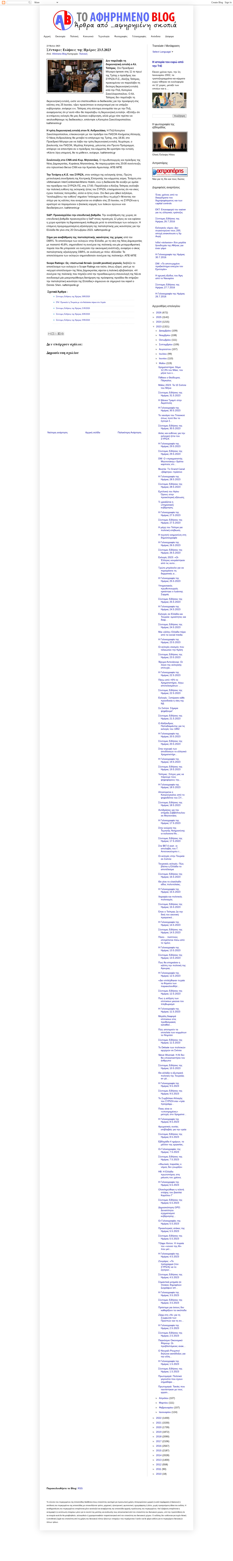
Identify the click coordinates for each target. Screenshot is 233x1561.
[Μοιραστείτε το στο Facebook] (59, 333)
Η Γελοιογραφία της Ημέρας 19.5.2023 (169, 760)
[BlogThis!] (52, 333)
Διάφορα (169, 36)
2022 (159, 1418)
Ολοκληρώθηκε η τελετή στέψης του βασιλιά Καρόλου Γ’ (171, 1192)
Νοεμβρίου (165, 335)
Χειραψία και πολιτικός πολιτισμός (170, 898)
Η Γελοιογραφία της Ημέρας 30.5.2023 (169, 409)
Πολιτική (74, 36)
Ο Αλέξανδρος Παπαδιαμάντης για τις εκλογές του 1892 (171, 726)
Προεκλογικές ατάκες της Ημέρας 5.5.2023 (171, 1229)
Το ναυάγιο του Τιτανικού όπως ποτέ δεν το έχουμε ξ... (171, 418)
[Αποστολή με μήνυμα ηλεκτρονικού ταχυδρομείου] (49, 333)
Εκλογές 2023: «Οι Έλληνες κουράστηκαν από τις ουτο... (171, 560)
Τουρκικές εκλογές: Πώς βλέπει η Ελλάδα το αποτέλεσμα (171, 866)
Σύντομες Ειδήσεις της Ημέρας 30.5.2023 (170, 427)
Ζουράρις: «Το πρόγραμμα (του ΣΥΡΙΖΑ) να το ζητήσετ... (168, 1265)
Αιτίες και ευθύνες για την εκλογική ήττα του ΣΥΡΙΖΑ (171, 436)
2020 (159, 1427)
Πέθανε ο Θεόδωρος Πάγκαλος (169, 379)
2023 (159, 326)
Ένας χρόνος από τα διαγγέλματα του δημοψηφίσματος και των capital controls (168, 199)
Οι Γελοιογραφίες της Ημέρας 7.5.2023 (169, 1150)
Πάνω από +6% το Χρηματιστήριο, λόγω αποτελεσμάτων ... (171, 682)
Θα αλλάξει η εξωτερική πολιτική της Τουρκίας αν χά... (171, 1075)
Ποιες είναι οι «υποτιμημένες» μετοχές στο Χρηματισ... (172, 1111)
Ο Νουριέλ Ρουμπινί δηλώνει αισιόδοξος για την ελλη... (171, 1353)
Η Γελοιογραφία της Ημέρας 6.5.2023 (168, 1183)
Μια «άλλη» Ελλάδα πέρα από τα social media (172, 633)
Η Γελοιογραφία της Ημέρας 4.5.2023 (168, 1255)
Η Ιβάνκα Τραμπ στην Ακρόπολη (170, 401)
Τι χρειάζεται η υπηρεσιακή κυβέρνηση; (166, 504)
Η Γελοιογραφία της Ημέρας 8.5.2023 (168, 1120)
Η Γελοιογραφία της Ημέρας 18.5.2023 (169, 786)
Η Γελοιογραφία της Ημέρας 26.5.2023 (169, 544)
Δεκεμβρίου (165, 330)
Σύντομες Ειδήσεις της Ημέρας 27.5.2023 (170, 521)
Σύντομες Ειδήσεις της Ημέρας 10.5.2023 (170, 1067)
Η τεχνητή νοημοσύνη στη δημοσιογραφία (172, 536)
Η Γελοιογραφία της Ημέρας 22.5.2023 (169, 674)
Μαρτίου (164, 1402)
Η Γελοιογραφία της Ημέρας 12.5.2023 (169, 974)
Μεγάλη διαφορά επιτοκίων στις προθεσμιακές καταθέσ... (167, 1020)
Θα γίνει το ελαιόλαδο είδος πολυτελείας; (169, 883)
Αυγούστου (165, 349)
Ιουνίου (163, 358)
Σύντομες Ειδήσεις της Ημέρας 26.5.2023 (170, 551)
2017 (159, 1441)
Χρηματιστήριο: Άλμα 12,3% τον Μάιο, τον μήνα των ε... (170, 370)
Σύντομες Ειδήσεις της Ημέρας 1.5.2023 (170, 1370)
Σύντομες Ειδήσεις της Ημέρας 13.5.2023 (170, 956)
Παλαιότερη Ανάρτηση (129, 432)
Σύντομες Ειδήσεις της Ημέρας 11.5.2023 (170, 1041)
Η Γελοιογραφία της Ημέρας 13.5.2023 (169, 949)
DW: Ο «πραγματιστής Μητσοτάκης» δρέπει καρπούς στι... (170, 461)
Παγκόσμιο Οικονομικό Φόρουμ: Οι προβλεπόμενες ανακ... (172, 1343)
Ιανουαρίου (165, 1412)
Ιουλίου (163, 353)
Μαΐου (162, 363)
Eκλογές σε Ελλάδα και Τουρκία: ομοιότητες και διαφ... (172, 617)
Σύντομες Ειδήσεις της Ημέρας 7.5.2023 (170, 1158)
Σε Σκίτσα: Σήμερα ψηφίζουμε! (168, 709)
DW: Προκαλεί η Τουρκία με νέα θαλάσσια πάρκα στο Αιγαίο (81, 302)
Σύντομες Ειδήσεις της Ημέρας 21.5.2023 (170, 717)
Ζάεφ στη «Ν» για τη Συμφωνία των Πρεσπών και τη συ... (171, 1317)
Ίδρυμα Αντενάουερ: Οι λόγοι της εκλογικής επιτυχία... (170, 664)
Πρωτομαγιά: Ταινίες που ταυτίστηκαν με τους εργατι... (171, 1389)
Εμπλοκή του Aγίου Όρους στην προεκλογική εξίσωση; (171, 494)
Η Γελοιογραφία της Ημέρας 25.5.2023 (169, 579)
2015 (159, 1450)
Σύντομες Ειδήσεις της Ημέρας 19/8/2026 (73, 320)
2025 (159, 317)
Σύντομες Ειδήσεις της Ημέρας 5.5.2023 (170, 1237)
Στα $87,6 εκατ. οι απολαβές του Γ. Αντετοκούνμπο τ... (169, 848)
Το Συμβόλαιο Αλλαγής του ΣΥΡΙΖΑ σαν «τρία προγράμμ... (171, 1101)
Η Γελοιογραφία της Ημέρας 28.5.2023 (169, 478)
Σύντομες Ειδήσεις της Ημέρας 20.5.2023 (170, 742)
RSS (80, 1488)
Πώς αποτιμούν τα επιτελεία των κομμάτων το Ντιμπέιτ (172, 1032)
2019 (159, 1432)
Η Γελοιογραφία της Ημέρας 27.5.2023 (169, 514)
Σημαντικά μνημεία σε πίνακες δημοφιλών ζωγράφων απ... (169, 1285)
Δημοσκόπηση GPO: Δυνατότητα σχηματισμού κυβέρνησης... (169, 1211)
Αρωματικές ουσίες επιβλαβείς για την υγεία (172, 1128)
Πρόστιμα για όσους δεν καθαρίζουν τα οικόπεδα (172, 1309)
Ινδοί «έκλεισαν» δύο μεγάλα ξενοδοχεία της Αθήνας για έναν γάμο (170, 245)
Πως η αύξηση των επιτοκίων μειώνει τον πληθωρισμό (171, 1001)
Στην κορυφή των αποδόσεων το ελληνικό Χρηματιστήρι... (172, 751)
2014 (159, 1455)
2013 (159, 1459)
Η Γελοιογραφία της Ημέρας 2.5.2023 (168, 1327)
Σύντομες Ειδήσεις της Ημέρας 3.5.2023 (170, 1301)
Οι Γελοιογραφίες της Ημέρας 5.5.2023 (169, 1222)
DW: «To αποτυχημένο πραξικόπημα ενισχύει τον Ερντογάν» (169, 266)
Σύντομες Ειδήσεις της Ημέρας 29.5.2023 (170, 452)
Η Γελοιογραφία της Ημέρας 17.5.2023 (169, 822)
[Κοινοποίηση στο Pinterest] (62, 333)
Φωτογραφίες (120, 36)
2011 (159, 1469)
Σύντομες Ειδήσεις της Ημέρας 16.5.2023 (170, 875)
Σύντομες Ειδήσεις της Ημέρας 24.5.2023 (170, 626)
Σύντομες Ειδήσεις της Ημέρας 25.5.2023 (170, 600)
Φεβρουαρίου (166, 1407)
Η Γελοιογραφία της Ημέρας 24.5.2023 (169, 608)
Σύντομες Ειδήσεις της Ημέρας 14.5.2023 (170, 931)
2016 (159, 1445)
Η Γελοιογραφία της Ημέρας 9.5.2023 (168, 1084)
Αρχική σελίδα (92, 432)
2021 (159, 1422)
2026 (159, 312)
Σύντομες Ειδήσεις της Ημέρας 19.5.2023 (170, 768)
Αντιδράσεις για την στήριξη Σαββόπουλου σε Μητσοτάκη (171, 813)
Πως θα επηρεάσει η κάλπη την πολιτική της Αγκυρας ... (172, 965)
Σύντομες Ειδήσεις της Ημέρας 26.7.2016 (167, 220)
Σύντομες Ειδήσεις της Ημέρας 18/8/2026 (73, 296)
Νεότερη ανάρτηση (57, 432)
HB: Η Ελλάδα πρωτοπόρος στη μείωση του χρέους (169, 1174)
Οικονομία (60, 36)
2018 (159, 1436)
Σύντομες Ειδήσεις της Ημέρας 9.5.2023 (170, 1092)
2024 (159, 321)
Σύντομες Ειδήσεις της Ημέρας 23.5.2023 (170, 656)
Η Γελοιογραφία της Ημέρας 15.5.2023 (169, 890)
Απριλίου (164, 1398)
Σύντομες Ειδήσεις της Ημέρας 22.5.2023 (170, 691)
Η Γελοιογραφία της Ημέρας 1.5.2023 (168, 1362)
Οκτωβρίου (165, 339)
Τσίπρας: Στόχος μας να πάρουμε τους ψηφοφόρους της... (171, 777)
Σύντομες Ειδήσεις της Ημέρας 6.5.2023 (170, 1201)
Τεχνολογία (104, 36)
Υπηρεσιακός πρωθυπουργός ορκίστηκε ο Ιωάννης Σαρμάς (170, 590)
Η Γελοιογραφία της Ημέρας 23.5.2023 (169, 641)
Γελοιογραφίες (139, 36)
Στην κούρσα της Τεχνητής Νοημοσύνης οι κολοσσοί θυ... (171, 830)
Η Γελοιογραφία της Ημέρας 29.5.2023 (169, 445)
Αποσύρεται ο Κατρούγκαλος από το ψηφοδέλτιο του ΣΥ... (171, 795)
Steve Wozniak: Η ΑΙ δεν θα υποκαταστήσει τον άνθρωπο (171, 1058)
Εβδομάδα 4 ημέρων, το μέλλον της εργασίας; (171, 1143)
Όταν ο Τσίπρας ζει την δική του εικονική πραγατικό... (170, 914)
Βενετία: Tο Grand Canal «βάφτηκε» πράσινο (171, 470)
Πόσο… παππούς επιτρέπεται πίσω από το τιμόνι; (171, 940)
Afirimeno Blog (59, 54)
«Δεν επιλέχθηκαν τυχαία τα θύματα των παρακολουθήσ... (171, 983)
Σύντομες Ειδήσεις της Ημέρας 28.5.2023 (170, 485)
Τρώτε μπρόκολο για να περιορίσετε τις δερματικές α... (171, 570)
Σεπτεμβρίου (166, 344)
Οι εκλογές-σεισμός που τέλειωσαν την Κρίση (171, 648)
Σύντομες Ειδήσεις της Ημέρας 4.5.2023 (170, 1276)
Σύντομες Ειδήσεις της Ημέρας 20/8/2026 (73, 314)
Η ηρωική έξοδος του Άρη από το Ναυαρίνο (169, 277)
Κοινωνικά (88, 36)
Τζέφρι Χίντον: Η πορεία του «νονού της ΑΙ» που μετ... (171, 1246)
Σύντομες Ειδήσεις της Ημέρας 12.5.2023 (170, 992)
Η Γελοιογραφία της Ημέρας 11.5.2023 (169, 1010)
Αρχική (47, 36)
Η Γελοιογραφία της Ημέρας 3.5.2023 (168, 1294)
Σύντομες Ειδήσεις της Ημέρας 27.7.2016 (167, 286)
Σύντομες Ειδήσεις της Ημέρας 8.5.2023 (170, 1135)
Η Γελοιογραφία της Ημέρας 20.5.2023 (169, 735)
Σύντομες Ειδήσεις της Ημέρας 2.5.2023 (170, 1334)
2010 (159, 1473)
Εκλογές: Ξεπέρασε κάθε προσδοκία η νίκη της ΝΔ (171, 700)
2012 (159, 1464)
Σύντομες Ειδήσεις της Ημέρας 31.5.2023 (170, 394)
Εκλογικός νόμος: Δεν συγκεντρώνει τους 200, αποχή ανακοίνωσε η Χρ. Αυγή (168, 232)
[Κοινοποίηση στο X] (56, 333)
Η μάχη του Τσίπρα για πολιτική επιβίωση (170, 529)
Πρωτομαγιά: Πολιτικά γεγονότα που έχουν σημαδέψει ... (170, 1379)
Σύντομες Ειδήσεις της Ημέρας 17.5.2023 (170, 840)
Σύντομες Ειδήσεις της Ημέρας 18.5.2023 (170, 804)
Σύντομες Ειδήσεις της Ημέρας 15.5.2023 (170, 905)
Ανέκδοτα (156, 36)
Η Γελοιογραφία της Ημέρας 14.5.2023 (169, 923)
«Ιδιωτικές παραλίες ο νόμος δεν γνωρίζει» (170, 1165)
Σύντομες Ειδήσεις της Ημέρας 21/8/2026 (73, 308)
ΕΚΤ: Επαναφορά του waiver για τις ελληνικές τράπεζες (170, 211)
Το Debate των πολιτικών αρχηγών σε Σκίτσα (171, 1049)
